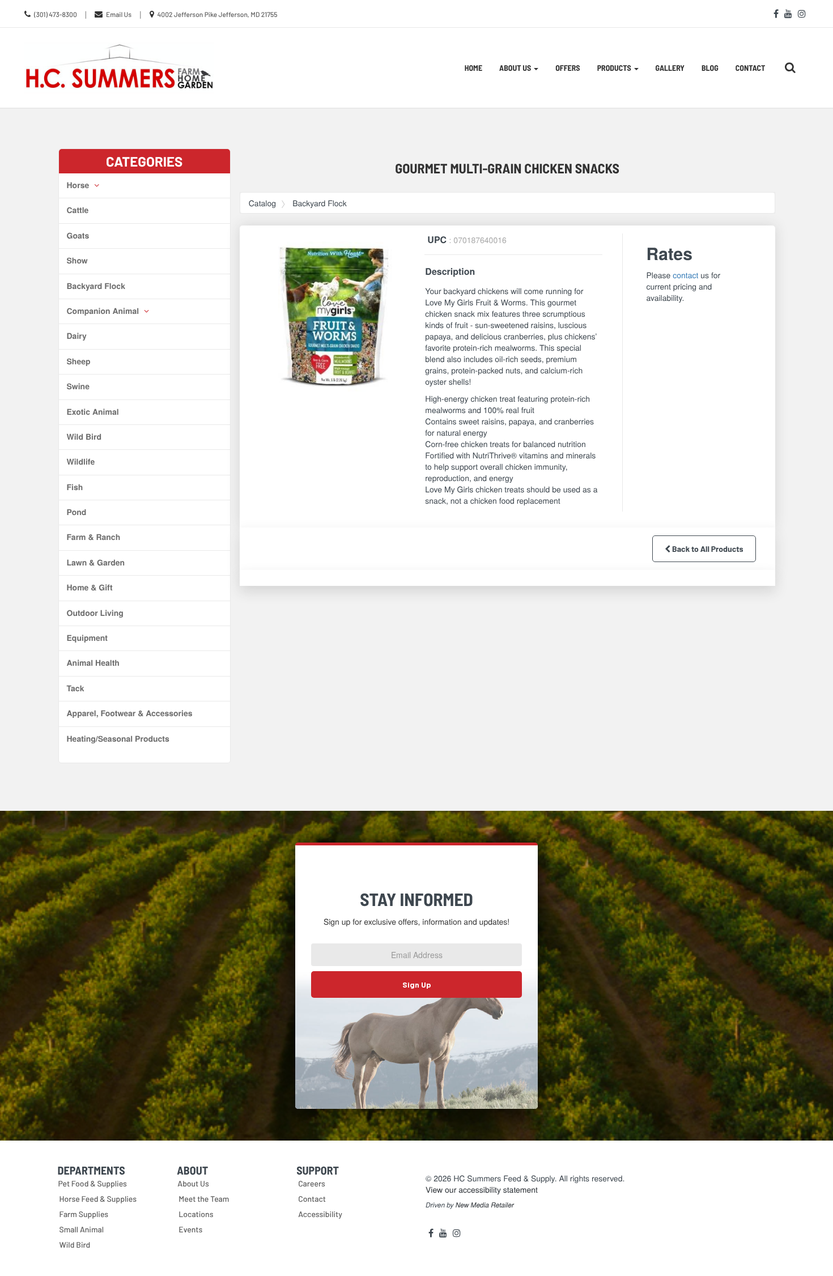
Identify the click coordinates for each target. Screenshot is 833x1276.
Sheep (79, 361)
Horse (79, 185)
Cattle (78, 210)
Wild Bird (84, 437)
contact (685, 274)
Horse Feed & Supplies (98, 1198)
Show (77, 260)
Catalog (262, 203)
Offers (567, 68)
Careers (311, 1183)
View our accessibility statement (482, 1189)
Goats (78, 235)
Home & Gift (90, 587)
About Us (193, 1183)
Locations (195, 1214)
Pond (77, 512)
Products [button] (615, 68)
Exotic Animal (93, 412)
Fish (75, 487)
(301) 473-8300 (55, 15)
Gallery (670, 68)
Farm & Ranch (94, 537)
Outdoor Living (95, 613)
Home (473, 68)
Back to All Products (706, 549)
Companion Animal (104, 311)
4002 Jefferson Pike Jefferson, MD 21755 (218, 15)
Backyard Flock (96, 286)
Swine (78, 386)
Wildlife (81, 461)
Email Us (118, 15)
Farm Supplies (84, 1214)
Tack (75, 688)
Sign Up (416, 984)
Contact (751, 68)
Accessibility (320, 1214)
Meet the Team (203, 1198)
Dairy (77, 336)
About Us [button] (516, 68)
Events (190, 1229)
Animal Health (93, 663)
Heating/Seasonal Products (118, 739)
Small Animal (82, 1229)
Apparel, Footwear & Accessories (130, 713)
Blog (710, 68)
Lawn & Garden (96, 562)
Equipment (87, 638)
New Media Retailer (485, 1205)
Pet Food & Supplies (92, 1183)
